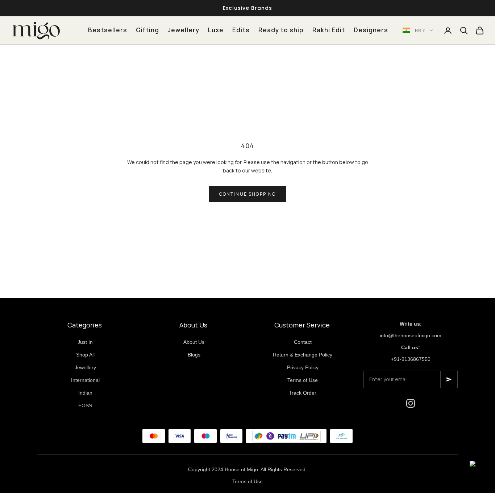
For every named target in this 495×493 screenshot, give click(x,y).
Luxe (216, 30)
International (85, 380)
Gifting (147, 30)
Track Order (302, 393)
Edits (241, 30)
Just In (85, 342)
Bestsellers (107, 30)
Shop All (85, 355)
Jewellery (183, 30)
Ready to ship (281, 30)
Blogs (194, 355)
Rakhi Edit (328, 30)
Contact (303, 342)
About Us (193, 342)
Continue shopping (247, 194)
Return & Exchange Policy (302, 355)
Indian (85, 393)
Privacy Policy (303, 367)
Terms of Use (302, 380)
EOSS (85, 405)
